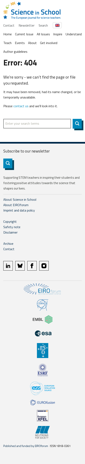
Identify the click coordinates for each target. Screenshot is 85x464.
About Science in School (19, 199)
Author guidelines (15, 51)
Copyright (10, 221)
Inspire (57, 34)
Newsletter (26, 25)
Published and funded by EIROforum (25, 446)
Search (43, 25)
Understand (74, 34)
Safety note (11, 226)
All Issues (43, 34)
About (32, 42)
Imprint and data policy (19, 210)
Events (20, 42)
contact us (20, 105)
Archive (8, 243)
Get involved (48, 42)
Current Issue (24, 34)
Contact (8, 25)
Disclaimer (10, 232)
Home (7, 34)
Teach (7, 42)
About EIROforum (15, 204)
